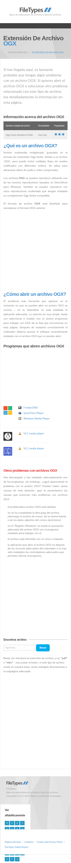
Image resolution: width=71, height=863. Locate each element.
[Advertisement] (35, 251)
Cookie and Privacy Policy (50, 842)
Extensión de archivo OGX (48, 52)
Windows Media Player (36, 418)
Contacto (28, 842)
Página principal (18, 52)
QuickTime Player (33, 413)
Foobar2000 (30, 407)
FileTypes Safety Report (16, 847)
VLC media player (33, 433)
